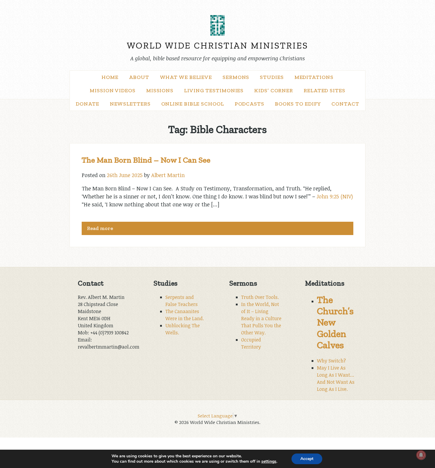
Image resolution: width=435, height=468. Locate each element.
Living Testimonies (214, 90)
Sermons (236, 77)
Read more (100, 228)
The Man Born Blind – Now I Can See (146, 160)
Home (110, 77)
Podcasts (249, 104)
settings (268, 461)
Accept (306, 458)
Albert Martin (168, 175)
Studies (271, 77)
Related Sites (324, 90)
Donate (87, 104)
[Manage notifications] (421, 455)
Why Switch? (331, 360)
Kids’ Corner (273, 90)
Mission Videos (113, 90)
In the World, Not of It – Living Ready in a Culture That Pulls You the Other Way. (261, 318)
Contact (345, 104)
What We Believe (186, 77)
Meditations (314, 77)
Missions (159, 90)
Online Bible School (192, 104)
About (139, 77)
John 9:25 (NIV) (335, 196)
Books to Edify (298, 104)
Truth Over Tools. (260, 297)
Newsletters (130, 104)
